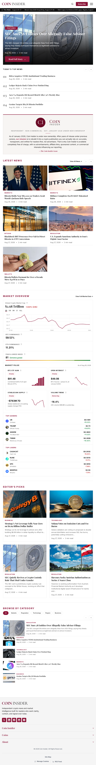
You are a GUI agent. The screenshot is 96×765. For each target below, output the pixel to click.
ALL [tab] (20, 310)
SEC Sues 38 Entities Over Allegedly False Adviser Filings (45, 35)
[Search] (72, 4)
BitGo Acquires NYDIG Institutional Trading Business (32, 76)
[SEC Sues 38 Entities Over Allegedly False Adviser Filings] (48, 39)
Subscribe (82, 4)
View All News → (76, 161)
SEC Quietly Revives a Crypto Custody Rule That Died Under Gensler (23, 579)
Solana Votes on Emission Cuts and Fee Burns (69, 525)
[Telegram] (24, 720)
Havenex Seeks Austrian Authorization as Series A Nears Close (70, 579)
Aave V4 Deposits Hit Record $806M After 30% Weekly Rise (34, 95)
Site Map (48, 757)
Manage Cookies (43, 761)
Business (58, 613)
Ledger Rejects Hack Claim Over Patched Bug (29, 85)
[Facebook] (14, 720)
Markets (13, 613)
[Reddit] (19, 720)
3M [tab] (13, 310)
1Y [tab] (17, 310)
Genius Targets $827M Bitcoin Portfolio (26, 104)
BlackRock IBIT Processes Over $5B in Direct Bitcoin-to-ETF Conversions (24, 237)
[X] (4, 720)
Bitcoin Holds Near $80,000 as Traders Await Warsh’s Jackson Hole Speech (24, 197)
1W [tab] (10, 310)
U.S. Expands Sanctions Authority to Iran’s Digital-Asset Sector (68, 237)
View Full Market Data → (84, 296)
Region (47, 613)
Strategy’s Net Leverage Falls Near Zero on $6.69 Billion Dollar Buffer (23, 525)
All (6, 613)
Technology (37, 613)
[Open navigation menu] (91, 4)
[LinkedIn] (9, 720)
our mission (21, 139)
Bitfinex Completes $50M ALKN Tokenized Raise (69, 197)
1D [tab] (6, 310)
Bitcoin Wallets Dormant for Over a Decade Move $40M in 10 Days (23, 278)
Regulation (24, 613)
